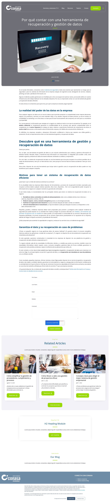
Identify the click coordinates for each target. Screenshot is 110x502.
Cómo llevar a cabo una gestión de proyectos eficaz (54, 377)
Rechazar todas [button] (80, 498)
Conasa (86, 8)
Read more (12, 395)
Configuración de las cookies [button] (60, 498)
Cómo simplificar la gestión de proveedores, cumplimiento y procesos (19, 378)
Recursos (70, 8)
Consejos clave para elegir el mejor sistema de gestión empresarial (87, 378)
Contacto (95, 8)
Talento (78, 8)
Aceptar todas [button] (71, 498)
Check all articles (55, 405)
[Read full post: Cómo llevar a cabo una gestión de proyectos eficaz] (55, 364)
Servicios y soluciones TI (50, 8)
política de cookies (81, 490)
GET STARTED (55, 435)
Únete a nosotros (82, 479)
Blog (63, 8)
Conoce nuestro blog (83, 480)
